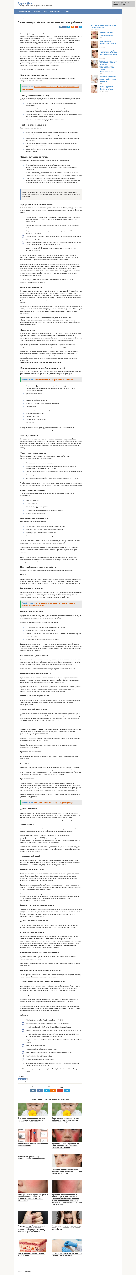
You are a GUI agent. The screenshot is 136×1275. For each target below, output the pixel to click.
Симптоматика (24, 11)
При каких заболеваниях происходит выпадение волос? (103, 26)
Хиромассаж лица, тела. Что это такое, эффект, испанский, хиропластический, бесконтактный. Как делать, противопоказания (108, 66)
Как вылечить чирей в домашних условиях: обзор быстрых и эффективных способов (108, 53)
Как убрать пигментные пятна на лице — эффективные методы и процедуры (107, 78)
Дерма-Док (25, 3)
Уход (45, 11)
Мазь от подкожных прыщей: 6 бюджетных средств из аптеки (107, 87)
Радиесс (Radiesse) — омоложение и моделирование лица (107, 33)
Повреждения (55, 11)
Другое (66, 11)
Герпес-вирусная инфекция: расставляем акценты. (107, 43)
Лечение (37, 11)
